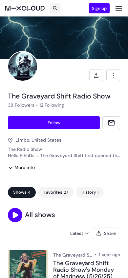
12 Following (51, 105)
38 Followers (21, 105)
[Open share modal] (96, 75)
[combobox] (113, 75)
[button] (15, 215)
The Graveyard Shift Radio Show (72, 255)
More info (24, 167)
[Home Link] (25, 8)
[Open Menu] (119, 8)
